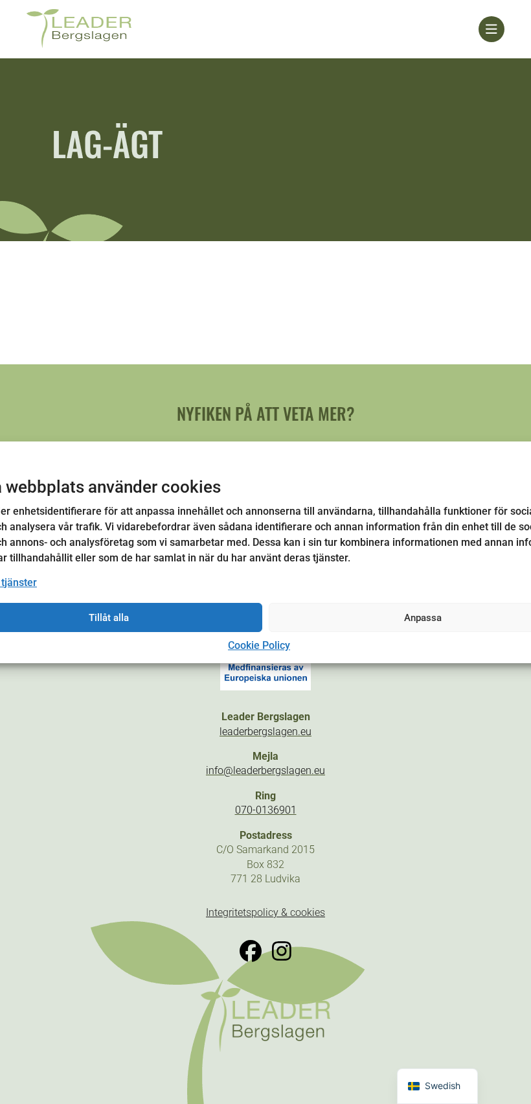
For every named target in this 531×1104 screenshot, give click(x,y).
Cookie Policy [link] (259, 645)
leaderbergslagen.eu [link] (265, 731)
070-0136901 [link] (266, 810)
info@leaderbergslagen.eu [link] (265, 770)
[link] (253, 29)
